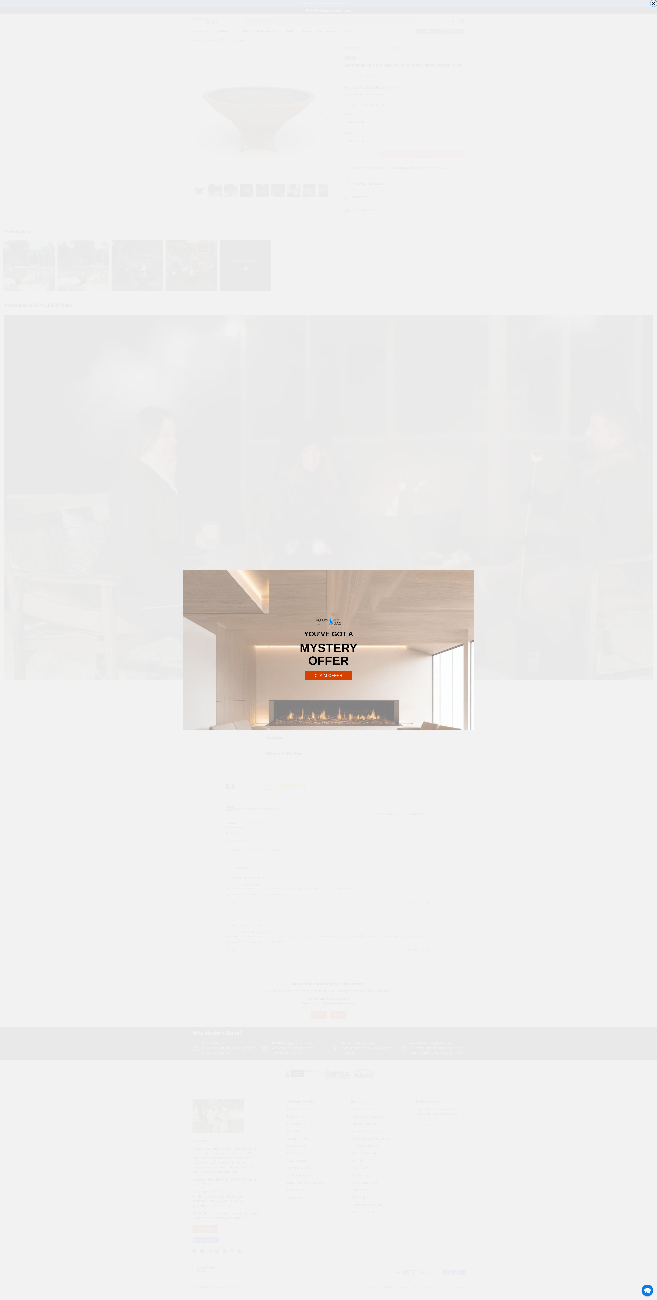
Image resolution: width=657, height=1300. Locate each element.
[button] (647, 1290)
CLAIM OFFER (328, 675)
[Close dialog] (653, 3)
